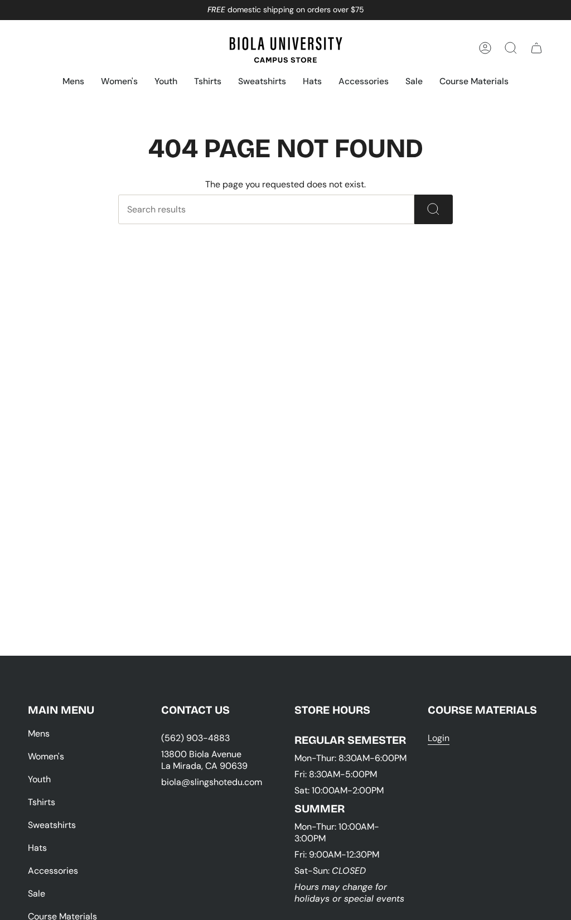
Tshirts (41, 802)
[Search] (433, 209)
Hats (37, 848)
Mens (39, 733)
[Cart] (536, 47)
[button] (73, 82)
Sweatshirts (52, 825)
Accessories (53, 871)
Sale (36, 893)
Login (438, 738)
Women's (46, 756)
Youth (39, 779)
